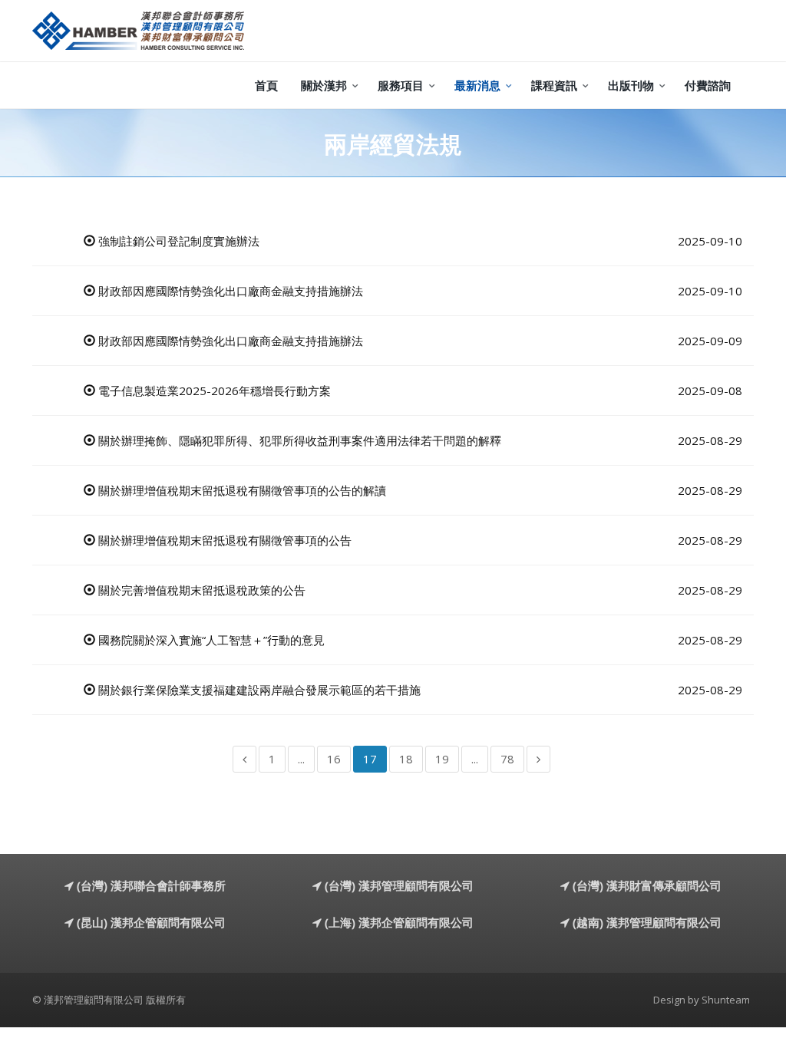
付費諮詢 (708, 85)
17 (370, 758)
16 (334, 758)
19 (442, 758)
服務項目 (401, 85)
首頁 (266, 85)
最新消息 (477, 85)
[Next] (538, 759)
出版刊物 (631, 85)
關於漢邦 (324, 85)
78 (507, 758)
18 (406, 758)
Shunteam (726, 1000)
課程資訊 (554, 85)
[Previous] (244, 759)
